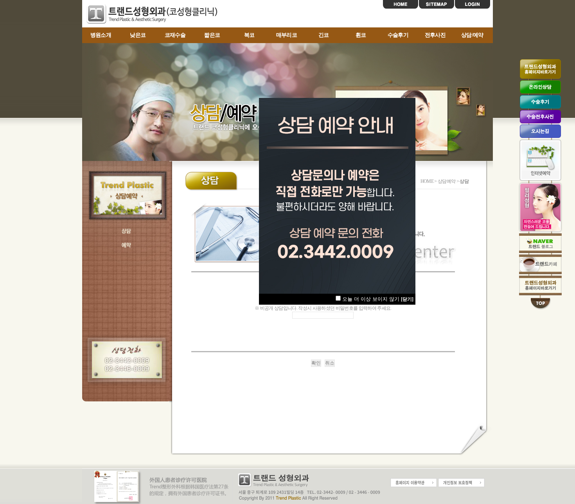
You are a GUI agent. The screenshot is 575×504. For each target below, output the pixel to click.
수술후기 (398, 35)
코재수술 (175, 35)
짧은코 (212, 35)
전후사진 (435, 35)
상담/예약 (472, 35)
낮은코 (138, 35)
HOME (400, 4)
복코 (249, 35)
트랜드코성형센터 (154, 14)
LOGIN (472, 4)
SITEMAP (436, 4)
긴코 (323, 35)
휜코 (361, 35)
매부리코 (286, 35)
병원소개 (100, 35)
